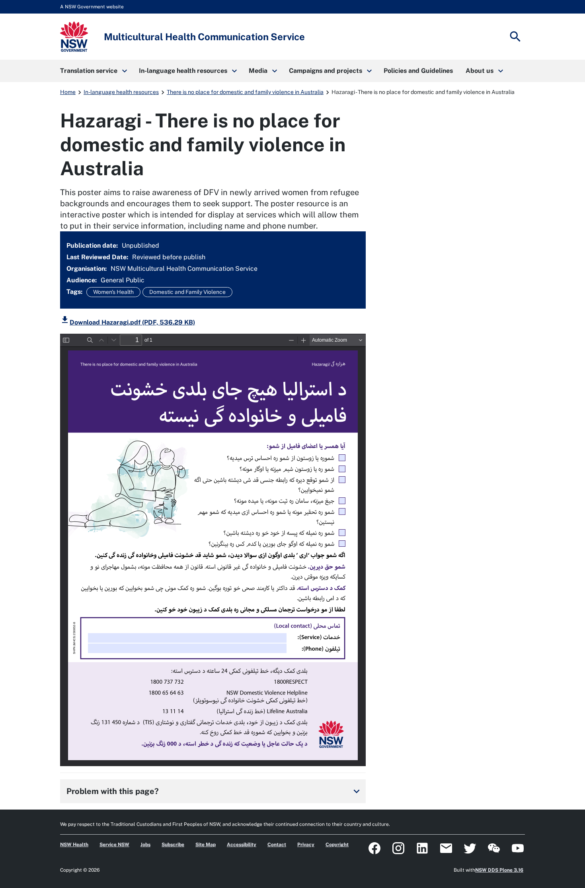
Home (68, 92)
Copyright (337, 844)
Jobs (145, 844)
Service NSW (114, 844)
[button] (93, 71)
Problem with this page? (214, 791)
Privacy (305, 844)
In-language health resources (121, 92)
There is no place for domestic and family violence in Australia (245, 92)
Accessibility (241, 844)
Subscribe (173, 844)
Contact (276, 844)
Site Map (205, 844)
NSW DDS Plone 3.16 (499, 870)
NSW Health (74, 844)
